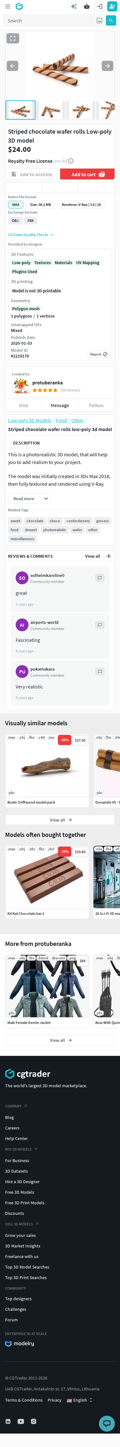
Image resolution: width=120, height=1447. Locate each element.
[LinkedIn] (8, 1421)
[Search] (111, 20)
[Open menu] (8, 6)
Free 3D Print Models (24, 1203)
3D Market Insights (22, 1246)
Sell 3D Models (19, 1224)
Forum (11, 1320)
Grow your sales (20, 1235)
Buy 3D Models (18, 1149)
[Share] (96, 188)
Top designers (18, 1299)
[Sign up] (112, 6)
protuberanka (47, 382)
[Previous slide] (12, 66)
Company (13, 1106)
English (77, 1400)
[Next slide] (107, 66)
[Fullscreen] (12, 38)
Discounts (14, 1213)
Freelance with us (21, 1256)
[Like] (23, 188)
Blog (9, 1117)
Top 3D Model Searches (27, 1267)
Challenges (15, 1309)
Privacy (54, 1400)
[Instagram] (34, 1421)
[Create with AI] (74, 6)
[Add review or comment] (109, 556)
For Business (17, 1160)
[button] (99, 20)
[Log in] (99, 6)
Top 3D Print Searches (26, 1277)
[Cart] (87, 6)
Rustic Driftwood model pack (31, 802)
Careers (12, 1128)
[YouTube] (21, 1421)
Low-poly (21, 262)
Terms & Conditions (24, 1400)
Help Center (16, 1138)
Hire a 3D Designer (22, 1181)
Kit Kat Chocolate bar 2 (25, 913)
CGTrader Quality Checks (28, 234)
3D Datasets (16, 1171)
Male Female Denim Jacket (29, 1022)
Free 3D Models (19, 1192)
